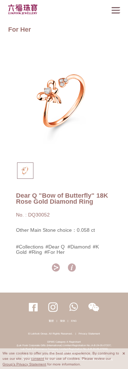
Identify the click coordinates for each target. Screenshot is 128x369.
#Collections (29, 247)
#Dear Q (56, 247)
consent (37, 358)
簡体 (62, 320)
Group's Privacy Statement (24, 364)
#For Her (54, 252)
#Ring (35, 252)
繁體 (51, 320)
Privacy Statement (89, 333)
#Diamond (79, 247)
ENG (73, 320)
